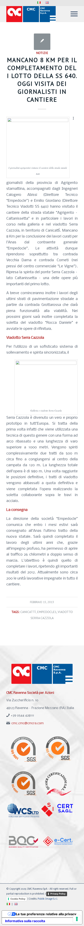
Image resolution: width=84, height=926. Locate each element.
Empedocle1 (46, 612)
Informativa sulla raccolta (25, 921)
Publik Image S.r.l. (48, 899)
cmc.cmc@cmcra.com (27, 723)
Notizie (42, 53)
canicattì (28, 612)
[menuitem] (39, 2)
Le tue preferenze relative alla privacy (46, 914)
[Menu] (72, 14)
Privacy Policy (57, 893)
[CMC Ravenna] (34, 14)
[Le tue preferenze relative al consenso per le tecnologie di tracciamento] (77, 919)
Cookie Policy (17, 898)
